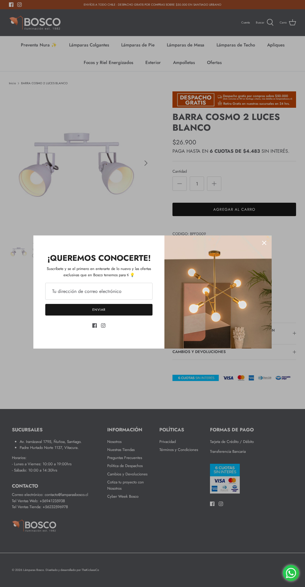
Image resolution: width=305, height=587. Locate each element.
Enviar (98, 309)
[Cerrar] (264, 242)
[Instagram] (103, 325)
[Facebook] (94, 325)
